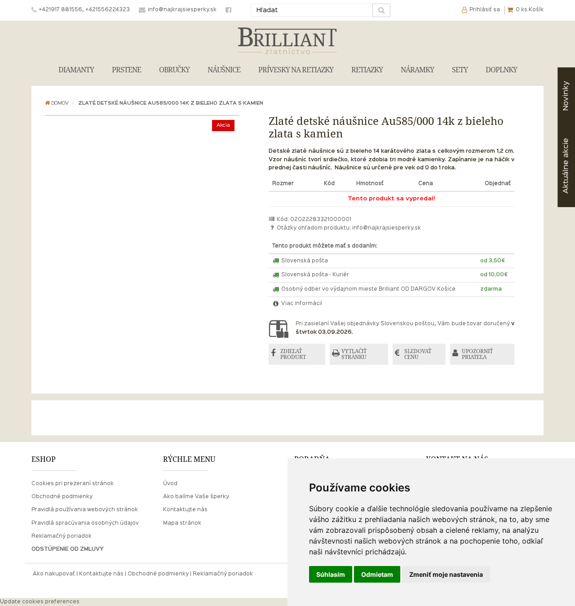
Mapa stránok (182, 523)
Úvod (170, 484)
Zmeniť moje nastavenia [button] (446, 574)
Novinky (565, 96)
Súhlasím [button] (330, 574)
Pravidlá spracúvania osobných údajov (85, 523)
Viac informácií (301, 303)
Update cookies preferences (40, 602)
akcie (565, 166)
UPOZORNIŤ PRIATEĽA (477, 354)
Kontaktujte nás (185, 510)
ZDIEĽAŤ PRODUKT (293, 354)
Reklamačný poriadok (61, 536)
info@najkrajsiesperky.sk (386, 228)
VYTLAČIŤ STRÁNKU (354, 354)
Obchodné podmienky (62, 497)
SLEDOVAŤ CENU (417, 354)
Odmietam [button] (377, 574)
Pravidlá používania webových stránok (84, 510)
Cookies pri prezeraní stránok (72, 484)
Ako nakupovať (54, 574)
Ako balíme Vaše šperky (196, 497)
